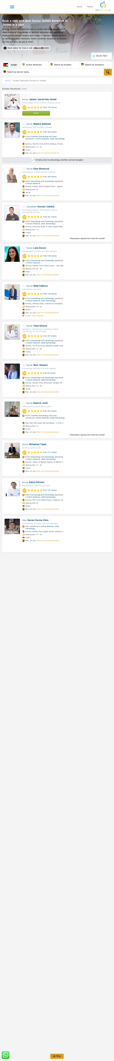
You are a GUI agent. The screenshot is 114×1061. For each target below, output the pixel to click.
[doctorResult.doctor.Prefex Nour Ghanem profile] (12, 371)
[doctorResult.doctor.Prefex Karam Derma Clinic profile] (12, 526)
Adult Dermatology (57, 138)
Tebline (90, 7)
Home (79, 7)
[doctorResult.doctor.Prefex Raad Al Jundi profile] (12, 409)
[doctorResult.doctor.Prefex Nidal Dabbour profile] (12, 292)
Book (36, 113)
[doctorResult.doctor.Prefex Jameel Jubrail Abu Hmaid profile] (12, 101)
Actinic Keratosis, (43, 138)
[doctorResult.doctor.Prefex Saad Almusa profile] (12, 332)
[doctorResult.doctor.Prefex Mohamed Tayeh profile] (12, 450)
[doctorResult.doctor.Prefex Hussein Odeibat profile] (12, 213)
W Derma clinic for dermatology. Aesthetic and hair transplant (59, 160)
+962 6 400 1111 (41, 48)
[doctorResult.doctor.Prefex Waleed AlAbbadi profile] (12, 130)
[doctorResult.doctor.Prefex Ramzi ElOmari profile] (12, 488)
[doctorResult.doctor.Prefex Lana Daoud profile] (12, 254)
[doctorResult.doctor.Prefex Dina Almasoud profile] (12, 175)
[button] (12, 7)
